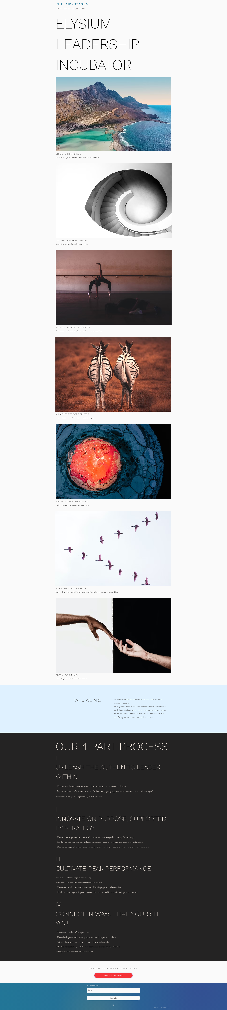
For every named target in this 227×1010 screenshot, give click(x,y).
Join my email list (93, 985)
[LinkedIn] (113, 1005)
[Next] (165, 708)
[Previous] (61, 708)
